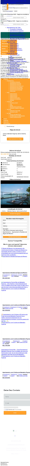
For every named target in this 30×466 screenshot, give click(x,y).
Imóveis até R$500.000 (16, 69)
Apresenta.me (5, 462)
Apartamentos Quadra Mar (17, 37)
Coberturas (13, 40)
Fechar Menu (10, 74)
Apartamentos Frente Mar (17, 39)
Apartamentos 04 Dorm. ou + (18, 34)
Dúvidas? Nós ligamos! (15, 213)
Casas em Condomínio (16, 50)
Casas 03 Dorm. (14, 47)
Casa (8, 42)
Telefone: (5, 226)
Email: (4, 223)
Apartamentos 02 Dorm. (17, 30)
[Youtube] (15, 435)
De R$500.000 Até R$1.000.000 (19, 71)
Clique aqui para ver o (15, 139)
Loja (11, 56)
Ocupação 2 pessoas (16, 29)
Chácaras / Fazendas (16, 64)
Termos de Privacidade (14, 409)
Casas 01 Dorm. (14, 43)
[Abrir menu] (1, 77)
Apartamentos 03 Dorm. (17, 32)
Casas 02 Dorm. (14, 45)
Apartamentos (11, 27)
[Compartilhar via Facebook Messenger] (17, 242)
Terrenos (9, 63)
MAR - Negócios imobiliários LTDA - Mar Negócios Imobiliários (15, 1)
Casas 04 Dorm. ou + (16, 48)
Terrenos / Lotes (14, 66)
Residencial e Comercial (16, 59)
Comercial (9, 53)
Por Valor (9, 67)
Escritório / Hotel (14, 55)
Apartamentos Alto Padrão (17, 35)
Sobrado (12, 51)
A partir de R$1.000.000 (16, 72)
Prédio (11, 58)
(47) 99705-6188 (16, 441)
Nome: (4, 220)
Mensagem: (5, 229)
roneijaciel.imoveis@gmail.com (16, 444)
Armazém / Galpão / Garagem (18, 61)
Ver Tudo (18, 27)
